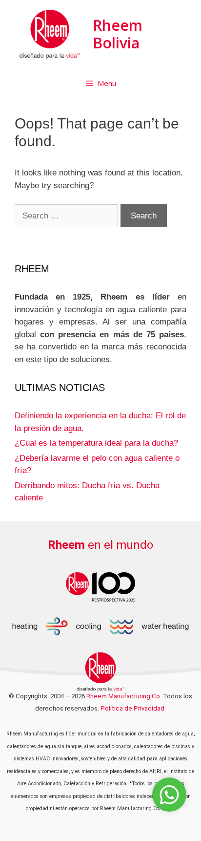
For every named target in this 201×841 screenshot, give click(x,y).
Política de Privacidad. (133, 708)
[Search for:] (68, 215)
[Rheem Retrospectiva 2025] (100, 586)
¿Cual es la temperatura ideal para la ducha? (96, 443)
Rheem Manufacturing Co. (123, 696)
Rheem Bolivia (117, 34)
